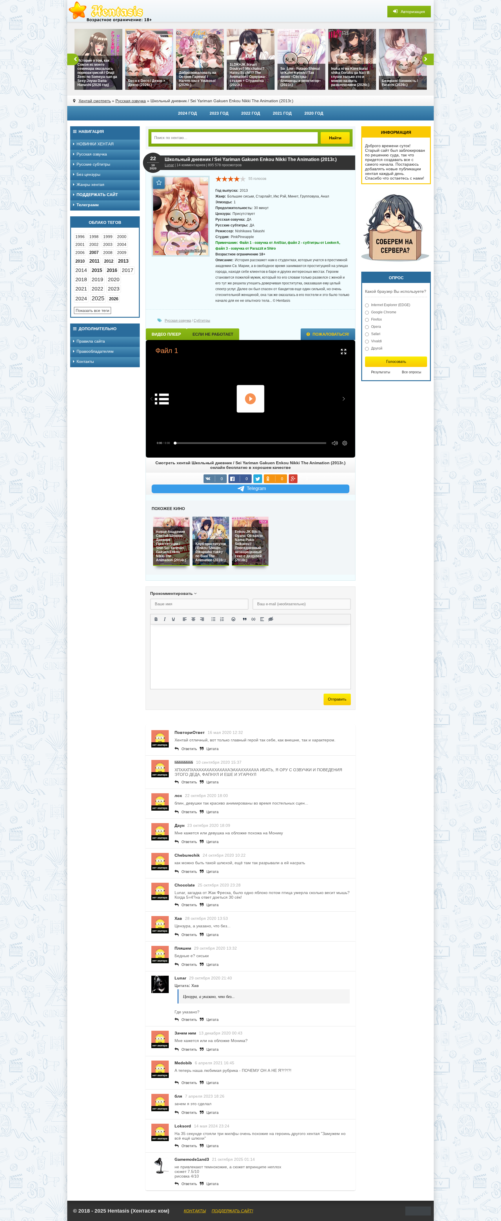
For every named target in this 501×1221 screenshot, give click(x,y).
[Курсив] (164, 619)
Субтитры (202, 321)
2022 (97, 289)
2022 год (250, 113)
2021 (81, 289)
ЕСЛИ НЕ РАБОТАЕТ (213, 334)
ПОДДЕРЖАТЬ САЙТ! (232, 1211)
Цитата (212, 749)
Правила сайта (91, 341)
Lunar (169, 165)
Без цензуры (88, 174)
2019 (97, 279)
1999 (107, 236)
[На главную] (110, 11)
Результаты (380, 372)
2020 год (313, 113)
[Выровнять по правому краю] (202, 619)
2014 (81, 270)
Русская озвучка (130, 100)
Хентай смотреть (95, 100)
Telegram (256, 488)
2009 (121, 252)
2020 (113, 279)
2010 (80, 261)
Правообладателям (95, 351)
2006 (80, 252)
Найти (335, 138)
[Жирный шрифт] (156, 619)
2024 (81, 298)
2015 (97, 270)
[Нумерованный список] (222, 619)
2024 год (187, 113)
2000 (121, 236)
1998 (94, 236)
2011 (94, 261)
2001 (80, 244)
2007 (94, 252)
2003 (107, 244)
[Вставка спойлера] (262, 619)
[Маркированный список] (213, 619)
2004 (121, 244)
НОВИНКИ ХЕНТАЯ (95, 144)
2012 (108, 261)
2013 (123, 261)
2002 (94, 244)
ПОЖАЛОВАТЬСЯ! (330, 334)
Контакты (85, 361)
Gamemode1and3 (192, 1159)
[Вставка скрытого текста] (270, 619)
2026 (113, 298)
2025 (98, 298)
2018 (81, 279)
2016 (112, 270)
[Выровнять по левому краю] (184, 619)
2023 (113, 289)
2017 (127, 270)
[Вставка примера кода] (253, 619)
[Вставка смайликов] (233, 619)
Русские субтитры (93, 164)
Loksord (183, 1126)
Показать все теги (92, 310)
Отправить (337, 699)
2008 (107, 252)
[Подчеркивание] (173, 619)
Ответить (189, 749)
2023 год (219, 113)
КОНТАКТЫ (195, 1211)
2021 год (282, 113)
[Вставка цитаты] (244, 619)
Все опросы (411, 372)
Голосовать (396, 361)
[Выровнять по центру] (193, 619)
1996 (80, 236)
